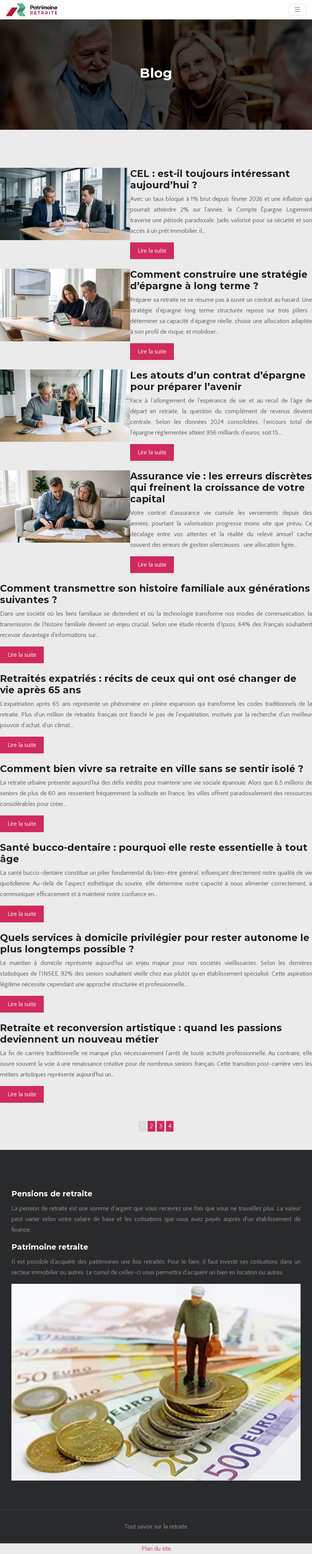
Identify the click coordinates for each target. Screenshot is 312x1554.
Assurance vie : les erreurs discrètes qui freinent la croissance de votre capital (221, 487)
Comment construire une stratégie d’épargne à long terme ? (218, 280)
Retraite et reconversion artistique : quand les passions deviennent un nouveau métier (141, 1033)
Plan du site (156, 1548)
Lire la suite (152, 250)
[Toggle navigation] (297, 10)
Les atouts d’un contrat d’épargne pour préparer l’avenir (218, 380)
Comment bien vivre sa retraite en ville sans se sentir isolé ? (151, 768)
